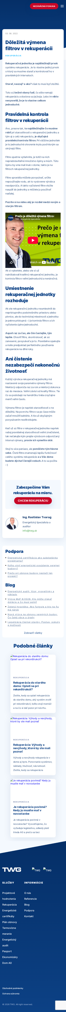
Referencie (30, 898)
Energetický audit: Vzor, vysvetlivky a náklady (31, 593)
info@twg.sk (30, 530)
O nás (27, 892)
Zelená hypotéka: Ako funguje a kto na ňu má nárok (33, 608)
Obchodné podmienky (12, 988)
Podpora (29, 910)
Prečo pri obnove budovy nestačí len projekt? (30, 574)
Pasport (7, 951)
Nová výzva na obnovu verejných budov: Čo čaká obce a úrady (33, 616)
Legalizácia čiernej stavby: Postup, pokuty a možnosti (34, 623)
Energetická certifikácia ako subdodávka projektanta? (33, 559)
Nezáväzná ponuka (44, 6)
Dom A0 (7, 962)
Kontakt (28, 916)
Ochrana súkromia (10, 993)
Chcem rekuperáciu (33, 500)
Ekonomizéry (10, 957)
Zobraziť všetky (33, 632)
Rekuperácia (13, 56)
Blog (26, 904)
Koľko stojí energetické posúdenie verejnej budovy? (34, 567)
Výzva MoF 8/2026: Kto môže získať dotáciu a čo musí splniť (30, 600)
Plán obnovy (9, 922)
